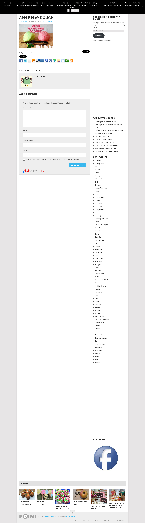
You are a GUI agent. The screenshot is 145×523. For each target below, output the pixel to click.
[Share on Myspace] (50, 61)
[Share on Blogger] (33, 61)
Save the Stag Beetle (102, 136)
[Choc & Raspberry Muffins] (99, 496)
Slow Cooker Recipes (102, 320)
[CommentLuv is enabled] (34, 172)
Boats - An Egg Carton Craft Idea (106, 145)
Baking (97, 176)
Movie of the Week (101, 280)
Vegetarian (98, 350)
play (96, 298)
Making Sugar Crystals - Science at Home (109, 130)
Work (97, 359)
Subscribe (98, 36)
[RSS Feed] (71, 61)
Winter (97, 356)
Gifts (96, 255)
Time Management (101, 338)
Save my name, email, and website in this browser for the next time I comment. (53, 159)
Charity (97, 200)
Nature (97, 289)
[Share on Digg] (42, 61)
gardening (98, 249)
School (97, 310)
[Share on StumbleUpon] (54, 61)
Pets (96, 295)
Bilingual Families (101, 179)
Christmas (98, 206)
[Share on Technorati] (67, 61)
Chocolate (98, 203)
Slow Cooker (99, 316)
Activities (98, 160)
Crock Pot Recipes (101, 225)
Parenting (98, 292)
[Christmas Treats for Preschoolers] (63, 496)
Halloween (98, 261)
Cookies (97, 212)
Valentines (98, 347)
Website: (26, 150)
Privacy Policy (119, 520)
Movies (97, 283)
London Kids (99, 274)
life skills (98, 271)
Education (98, 237)
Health (97, 268)
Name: (25, 130)
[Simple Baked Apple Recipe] (81, 494)
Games (97, 246)
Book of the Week (101, 188)
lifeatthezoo (23, 21)
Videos (97, 353)
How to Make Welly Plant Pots (105, 142)
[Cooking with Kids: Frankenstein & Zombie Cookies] (117, 495)
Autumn (98, 170)
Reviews (98, 307)
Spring (97, 329)
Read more (75, 10)
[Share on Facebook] (21, 61)
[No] (142, 7)
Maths (97, 277)
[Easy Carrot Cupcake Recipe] (27, 494)
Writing (97, 362)
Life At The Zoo (50, 516)
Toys (96, 341)
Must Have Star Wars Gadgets (105, 148)
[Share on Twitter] (25, 61)
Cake (96, 194)
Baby (97, 173)
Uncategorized (100, 344)
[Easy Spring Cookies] (45, 494)
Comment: (27, 108)
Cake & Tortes (100, 197)
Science (97, 313)
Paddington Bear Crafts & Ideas (106, 122)
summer (97, 332)
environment (99, 240)
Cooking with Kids (101, 219)
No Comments (48, 21)
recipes (97, 301)
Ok (68, 10)
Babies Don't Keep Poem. (104, 139)
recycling (98, 304)
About (76, 520)
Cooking (98, 216)
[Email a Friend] (29, 61)
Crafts (97, 222)
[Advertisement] (110, 79)
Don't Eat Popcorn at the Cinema (106, 151)
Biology (97, 182)
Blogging (98, 185)
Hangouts (98, 264)
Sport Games (99, 323)
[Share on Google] (46, 61)
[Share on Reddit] (63, 61)
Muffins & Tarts (100, 286)
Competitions (99, 209)
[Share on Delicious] (38, 61)
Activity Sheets (100, 164)
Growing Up (99, 258)
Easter (97, 234)
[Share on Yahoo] (59, 61)
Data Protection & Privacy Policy (96, 520)
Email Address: (28, 140)
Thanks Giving (100, 335)
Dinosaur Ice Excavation (103, 133)
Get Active (98, 252)
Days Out (98, 231)
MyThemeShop (71, 516)
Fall (96, 243)
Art (96, 167)
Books (97, 191)
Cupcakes (98, 228)
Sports (97, 326)
